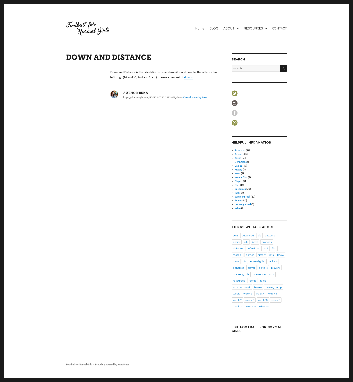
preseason (259, 274)
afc (259, 235)
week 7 (237, 300)
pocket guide (241, 274)
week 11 (275, 300)
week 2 (247, 293)
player (251, 267)
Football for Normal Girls (79, 364)
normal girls (257, 261)
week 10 (263, 300)
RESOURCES (253, 28)
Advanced (240, 150)
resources (239, 280)
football (237, 254)
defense (238, 248)
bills (246, 241)
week (236, 293)
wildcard (264, 306)
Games (238, 165)
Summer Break (242, 196)
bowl (255, 241)
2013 (235, 235)
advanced (248, 235)
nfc (245, 261)
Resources (240, 188)
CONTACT (279, 28)
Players (239, 181)
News (237, 173)
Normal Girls (241, 177)
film (274, 248)
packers (272, 261)
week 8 (249, 300)
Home (199, 28)
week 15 (251, 306)
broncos (267, 241)
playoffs (275, 267)
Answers (239, 154)
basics (236, 241)
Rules (237, 192)
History (238, 169)
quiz (271, 274)
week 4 (260, 293)
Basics (238, 157)
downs (188, 77)
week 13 (238, 306)
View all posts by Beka (195, 97)
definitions (253, 248)
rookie (252, 280)
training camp (273, 287)
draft (265, 248)
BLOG (213, 28)
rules (263, 280)
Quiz (237, 185)
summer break (242, 287)
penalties (238, 267)
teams (258, 287)
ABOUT (229, 28)
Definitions (241, 161)
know (280, 254)
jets (271, 254)
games (250, 254)
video (238, 208)
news (236, 261)
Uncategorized (243, 204)
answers (270, 235)
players (263, 267)
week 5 (272, 293)
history (262, 254)
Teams (238, 200)
